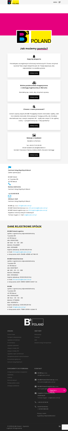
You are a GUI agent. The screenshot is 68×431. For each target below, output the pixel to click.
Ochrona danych (12, 380)
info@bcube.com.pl (25, 206)
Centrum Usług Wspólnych (14, 362)
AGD (36, 340)
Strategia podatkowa (13, 385)
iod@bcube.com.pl (30, 215)
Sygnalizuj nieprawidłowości (46, 416)
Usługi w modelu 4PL (13, 348)
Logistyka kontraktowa (13, 340)
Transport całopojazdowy (14, 337)
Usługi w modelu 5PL (13, 351)
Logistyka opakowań (13, 345)
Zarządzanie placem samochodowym (18, 356)
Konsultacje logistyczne (14, 359)
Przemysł (37, 337)
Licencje (9, 377)
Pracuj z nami (41, 413)
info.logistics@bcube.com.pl (38, 210)
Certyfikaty (10, 374)
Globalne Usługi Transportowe (43, 342)
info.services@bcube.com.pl (38, 208)
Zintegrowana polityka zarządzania (17, 372)
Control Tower (11, 334)
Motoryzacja (38, 334)
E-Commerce (11, 342)
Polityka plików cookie (13, 383)
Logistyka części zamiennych (15, 353)
